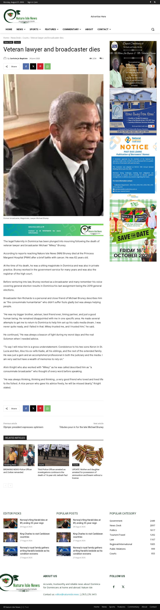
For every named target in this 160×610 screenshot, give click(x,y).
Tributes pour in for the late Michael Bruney (81, 427)
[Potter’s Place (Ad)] (133, 134)
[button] (153, 29)
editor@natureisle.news (67, 594)
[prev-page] (5, 486)
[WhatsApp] (47, 66)
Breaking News (10, 465)
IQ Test (25, 607)
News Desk (16, 37)
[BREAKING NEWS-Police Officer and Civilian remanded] (19, 455)
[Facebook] (150, 2)
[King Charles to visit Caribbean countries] (10, 537)
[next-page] (10, 486)
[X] (155, 2)
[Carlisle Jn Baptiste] (5, 58)
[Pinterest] (40, 66)
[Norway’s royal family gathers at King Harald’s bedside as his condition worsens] (10, 551)
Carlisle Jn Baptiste (19, 58)
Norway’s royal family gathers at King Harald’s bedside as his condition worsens (34, 550)
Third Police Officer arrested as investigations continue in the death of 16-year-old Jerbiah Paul (53, 472)
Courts (26, 37)
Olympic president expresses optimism (23, 427)
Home (6, 37)
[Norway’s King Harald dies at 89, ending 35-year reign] (10, 523)
